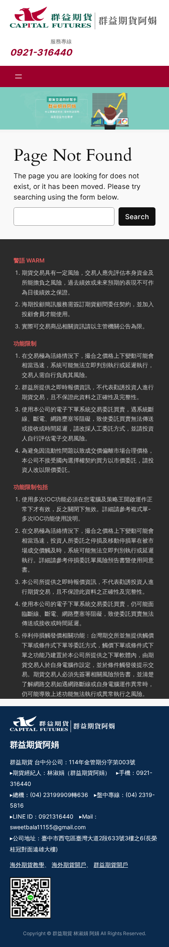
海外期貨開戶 (69, 864)
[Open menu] (18, 76)
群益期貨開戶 (111, 864)
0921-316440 (41, 52)
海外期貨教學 (27, 864)
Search (137, 217)
